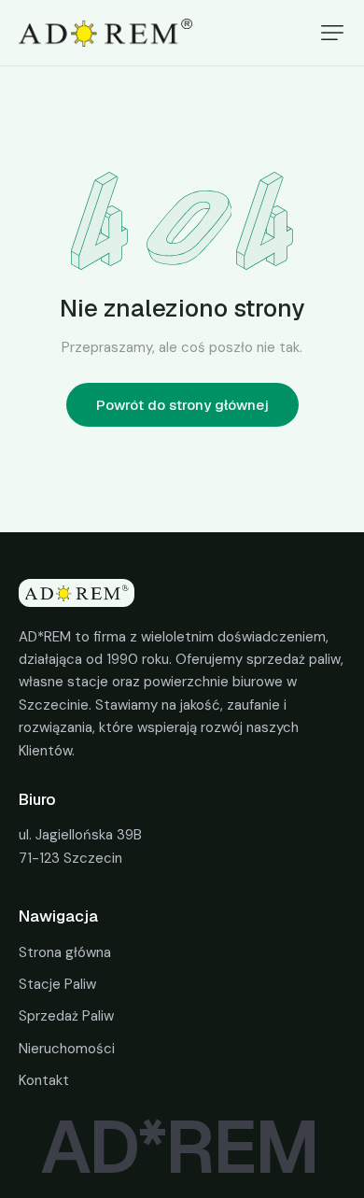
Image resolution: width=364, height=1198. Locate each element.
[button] (332, 33)
